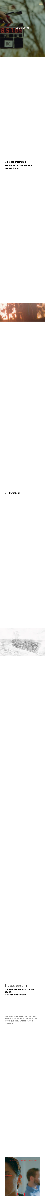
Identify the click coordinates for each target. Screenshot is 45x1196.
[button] (41, 3)
